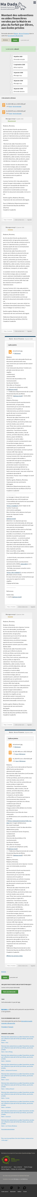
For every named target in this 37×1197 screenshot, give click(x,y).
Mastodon (13, 1191)
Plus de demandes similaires (7, 1129)
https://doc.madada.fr (13, 572)
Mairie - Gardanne (6, 1107)
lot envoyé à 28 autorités (15, 36)
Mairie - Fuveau (5, 1098)
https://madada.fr (12, 506)
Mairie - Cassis (5, 1079)
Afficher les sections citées (14, 956)
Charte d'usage (28, 1167)
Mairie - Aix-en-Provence (21, 33)
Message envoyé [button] (11, 119)
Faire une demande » (9, 992)
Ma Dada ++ (5, 1009)
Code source (4, 1191)
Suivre (15, 40)
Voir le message (17, 106)
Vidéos (19, 1191)
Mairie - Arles (4, 1042)
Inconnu (10, 229)
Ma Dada (13, 6)
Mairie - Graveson (6, 1116)
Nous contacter (18, 1167)
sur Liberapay (15, 1179)
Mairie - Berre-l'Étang (6, 1052)
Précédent (4, 1027)
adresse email (13, 389)
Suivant (11, 1027)
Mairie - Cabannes (6, 1061)
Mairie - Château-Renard (7, 1089)
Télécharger (17, 353)
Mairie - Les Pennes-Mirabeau (9, 1126)
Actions (5, 40)
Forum (25, 1191)
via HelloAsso (24, 1179)
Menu (35, 2)
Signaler (29, 220)
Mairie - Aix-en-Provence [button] (16, 339)
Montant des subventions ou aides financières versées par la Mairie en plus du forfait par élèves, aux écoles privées (17, 1038)
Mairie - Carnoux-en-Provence (9, 1070)
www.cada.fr (24, 564)
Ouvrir (10, 106)
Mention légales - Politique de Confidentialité (13, 1169)
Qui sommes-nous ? (6, 1167)
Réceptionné (12, 121)
